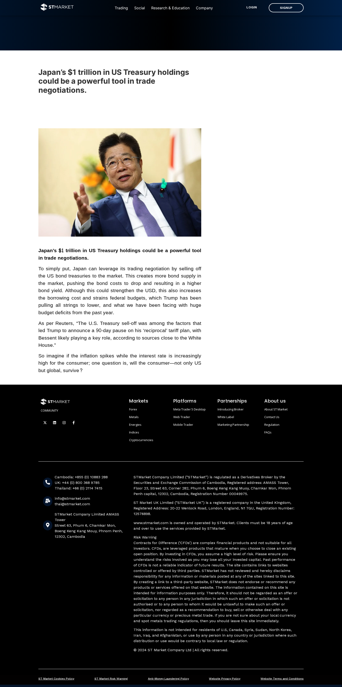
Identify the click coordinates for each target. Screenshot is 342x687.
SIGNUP (286, 8)
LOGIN (251, 7)
